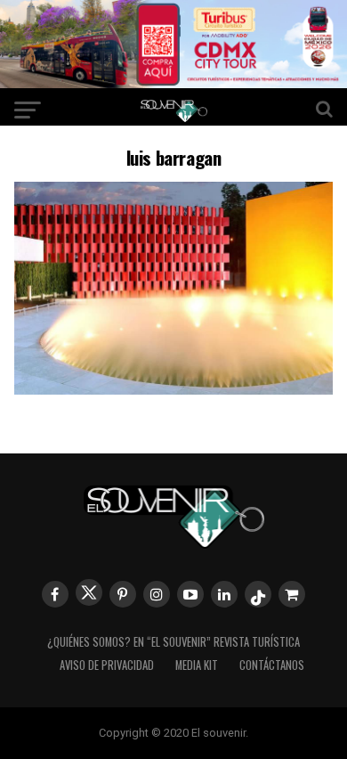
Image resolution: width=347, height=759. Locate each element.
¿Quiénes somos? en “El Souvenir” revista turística (173, 641)
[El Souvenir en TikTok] (258, 594)
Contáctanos (271, 665)
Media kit (196, 665)
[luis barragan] (173, 389)
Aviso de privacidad (107, 665)
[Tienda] (291, 594)
